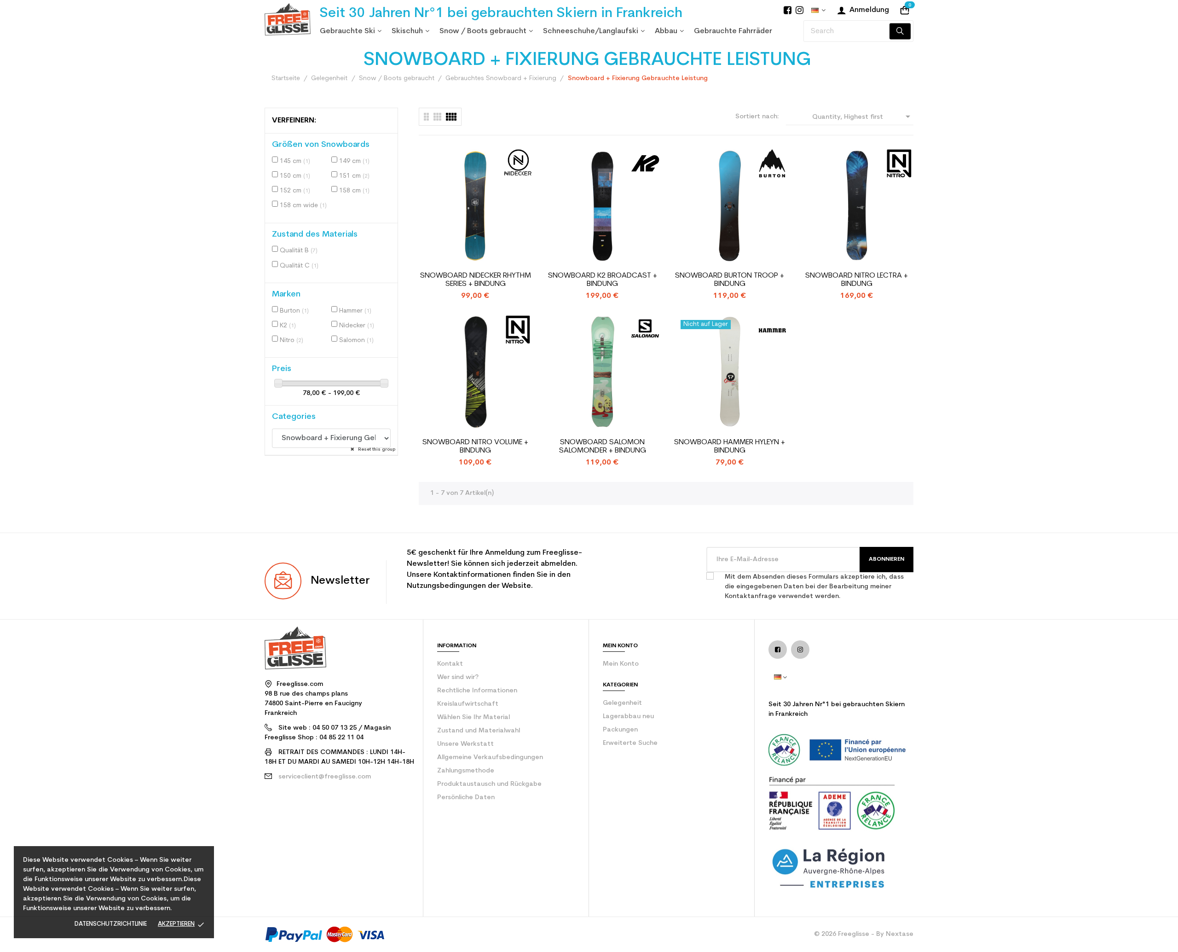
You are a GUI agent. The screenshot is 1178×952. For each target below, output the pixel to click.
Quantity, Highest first (862, 116)
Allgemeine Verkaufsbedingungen (490, 757)
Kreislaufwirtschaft (467, 704)
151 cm (354, 176)
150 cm (295, 176)
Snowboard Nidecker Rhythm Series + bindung (475, 280)
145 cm (295, 161)
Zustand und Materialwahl (478, 730)
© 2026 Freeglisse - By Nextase (863, 934)
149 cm (354, 161)
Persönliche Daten (466, 797)
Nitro (291, 340)
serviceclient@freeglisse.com (324, 776)
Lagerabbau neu (628, 716)
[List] (426, 117)
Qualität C (299, 265)
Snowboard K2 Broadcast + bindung (602, 280)
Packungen (620, 729)
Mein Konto (621, 664)
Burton (294, 311)
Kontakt (450, 664)
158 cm (354, 190)
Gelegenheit (622, 703)
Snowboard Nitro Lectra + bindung (856, 280)
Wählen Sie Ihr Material (473, 717)
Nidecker (356, 325)
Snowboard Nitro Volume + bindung (475, 446)
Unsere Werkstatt (465, 744)
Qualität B (299, 250)
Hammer (355, 311)
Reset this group (376, 449)
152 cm (295, 190)
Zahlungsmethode (465, 770)
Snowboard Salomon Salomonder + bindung (602, 446)
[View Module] (451, 117)
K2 (288, 325)
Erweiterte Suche (630, 743)
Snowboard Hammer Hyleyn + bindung (729, 446)
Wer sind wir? (458, 677)
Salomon (356, 340)
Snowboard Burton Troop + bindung (729, 280)
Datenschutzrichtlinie (111, 924)
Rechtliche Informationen (477, 690)
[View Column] (437, 117)
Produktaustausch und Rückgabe (489, 784)
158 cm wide (303, 205)
